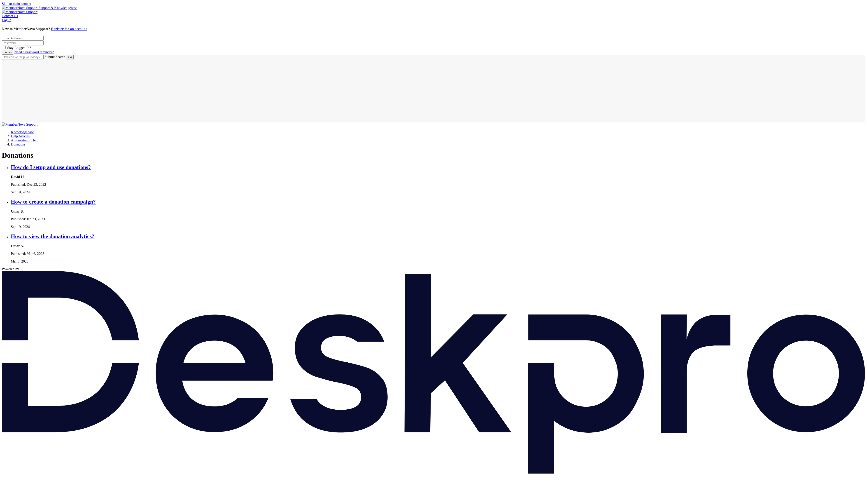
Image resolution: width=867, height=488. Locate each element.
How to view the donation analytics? (52, 236)
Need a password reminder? (34, 52)
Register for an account (69, 29)
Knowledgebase (22, 132)
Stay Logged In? (19, 48)
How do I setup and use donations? (51, 167)
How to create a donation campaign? (53, 202)
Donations (18, 144)
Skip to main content (16, 4)
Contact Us (10, 16)
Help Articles (20, 136)
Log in (6, 20)
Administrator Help (24, 140)
